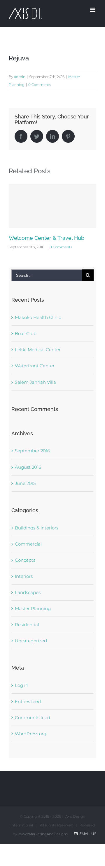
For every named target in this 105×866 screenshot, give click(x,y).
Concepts (25, 560)
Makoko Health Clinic (38, 317)
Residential (27, 624)
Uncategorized (31, 640)
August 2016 (28, 467)
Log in (21, 685)
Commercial (28, 544)
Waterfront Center (35, 366)
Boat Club (25, 333)
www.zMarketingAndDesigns (43, 834)
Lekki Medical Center (38, 349)
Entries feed (28, 701)
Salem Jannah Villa (35, 382)
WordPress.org (30, 733)
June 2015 (25, 483)
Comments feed (32, 717)
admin (19, 76)
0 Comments (39, 84)
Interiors (24, 576)
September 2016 (32, 451)
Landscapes (28, 592)
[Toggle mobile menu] (93, 10)
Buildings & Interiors (36, 528)
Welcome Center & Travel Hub (46, 238)
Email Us (87, 833)
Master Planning (33, 608)
